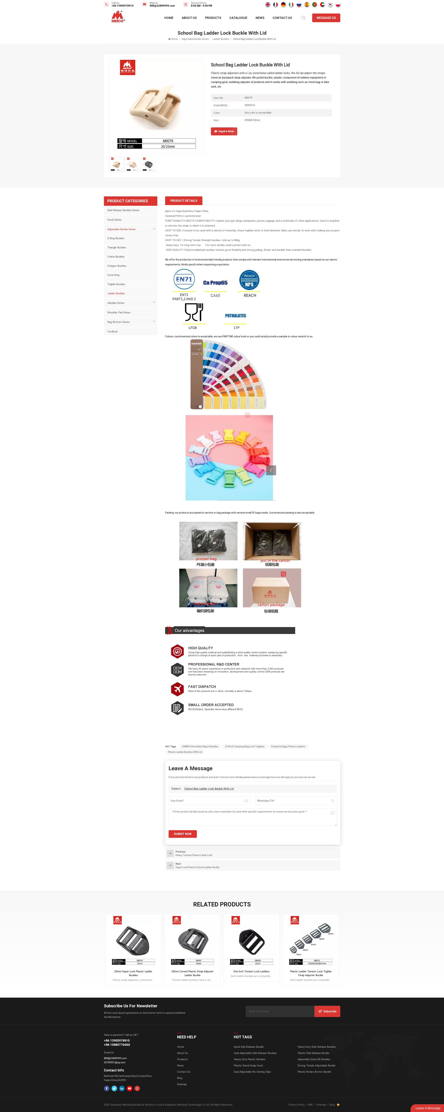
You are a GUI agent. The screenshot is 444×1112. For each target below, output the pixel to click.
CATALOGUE (238, 18)
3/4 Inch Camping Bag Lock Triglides (244, 746)
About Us (189, 18)
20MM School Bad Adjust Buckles (200, 746)
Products (213, 18)
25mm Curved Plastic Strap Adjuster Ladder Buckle (133, 973)
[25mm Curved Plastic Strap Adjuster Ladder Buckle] (133, 942)
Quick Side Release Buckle (249, 1046)
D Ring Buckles (115, 238)
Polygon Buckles (116, 265)
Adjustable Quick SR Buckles (314, 1059)
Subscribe (329, 1011)
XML (310, 1104)
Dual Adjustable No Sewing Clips (252, 1071)
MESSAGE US (326, 18)
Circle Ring (113, 275)
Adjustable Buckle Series (195, 39)
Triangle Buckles (116, 247)
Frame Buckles (116, 256)
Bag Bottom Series (118, 322)
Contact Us (282, 18)
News (260, 18)
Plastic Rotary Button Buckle (314, 1071)
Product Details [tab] (183, 200)
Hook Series (114, 219)
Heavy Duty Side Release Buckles (317, 1046)
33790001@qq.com (114, 1062)
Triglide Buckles (116, 284)
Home (168, 18)
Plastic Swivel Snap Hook (248, 1065)
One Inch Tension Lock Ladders (192, 971)
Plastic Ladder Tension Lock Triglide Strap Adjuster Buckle (251, 973)
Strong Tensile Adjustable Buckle (316, 1065)
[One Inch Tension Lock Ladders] (192, 942)
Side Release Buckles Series (123, 210)
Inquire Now (226, 131)
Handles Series (116, 303)
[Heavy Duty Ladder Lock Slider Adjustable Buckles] (311, 942)
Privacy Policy (296, 1104)
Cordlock (112, 331)
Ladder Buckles (221, 39)
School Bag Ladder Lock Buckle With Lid (209, 788)
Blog (179, 1078)
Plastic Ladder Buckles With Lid (185, 752)
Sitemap (182, 1084)
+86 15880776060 (117, 1044)
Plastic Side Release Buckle (313, 1053)
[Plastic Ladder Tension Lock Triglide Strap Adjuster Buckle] (252, 942)
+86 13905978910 (123, 6)
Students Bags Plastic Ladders (288, 746)
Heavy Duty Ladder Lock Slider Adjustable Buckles (310, 973)
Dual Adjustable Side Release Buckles (255, 1053)
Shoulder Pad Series (118, 312)
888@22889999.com (162, 6)
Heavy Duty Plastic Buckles (249, 1059)
